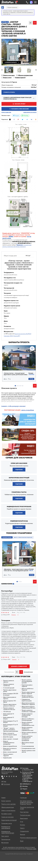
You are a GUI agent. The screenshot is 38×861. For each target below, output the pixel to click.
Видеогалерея (24, 818)
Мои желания (4, 842)
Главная (3, 797)
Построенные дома (25, 815)
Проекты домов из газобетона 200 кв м (9, 708)
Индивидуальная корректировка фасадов (7, 832)
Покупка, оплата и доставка (8, 804)
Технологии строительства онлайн (27, 808)
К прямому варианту (11, 62)
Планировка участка (6, 823)
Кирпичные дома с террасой (27, 685)
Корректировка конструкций (9, 820)
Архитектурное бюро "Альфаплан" (7, 772)
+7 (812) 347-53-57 (27, 778)
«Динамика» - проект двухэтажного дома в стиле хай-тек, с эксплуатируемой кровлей (16, 570)
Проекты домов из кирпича (8, 681)
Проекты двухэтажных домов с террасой (28, 693)
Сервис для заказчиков (19, 457)
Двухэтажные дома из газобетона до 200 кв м (28, 707)
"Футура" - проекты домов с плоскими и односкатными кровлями (10, 729)
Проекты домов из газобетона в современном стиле (27, 729)
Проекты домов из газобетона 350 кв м (27, 696)
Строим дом (23, 797)
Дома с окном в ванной (10, 752)
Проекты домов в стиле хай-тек (28, 751)
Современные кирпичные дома (27, 700)
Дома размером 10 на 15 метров (10, 721)
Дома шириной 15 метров (8, 718)
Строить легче (6, 233)
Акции (21, 841)
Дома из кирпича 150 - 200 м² (9, 701)
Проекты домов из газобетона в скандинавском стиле (28, 724)
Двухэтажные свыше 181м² (28, 743)
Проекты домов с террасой (8, 754)
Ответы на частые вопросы (8, 810)
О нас (21, 821)
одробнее (30, 410)
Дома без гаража (8, 737)
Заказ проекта (5, 836)
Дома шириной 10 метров (8, 714)
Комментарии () (20, 77)
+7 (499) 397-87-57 (27, 781)
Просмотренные (5, 839)
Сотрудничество (24, 831)
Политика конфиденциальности (28, 837)
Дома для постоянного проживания (10, 749)
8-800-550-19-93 (26, 773)
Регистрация (6, 784)
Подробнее (10, 366)
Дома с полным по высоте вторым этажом (10, 734)
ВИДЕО (11, 236)
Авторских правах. (31, 848)
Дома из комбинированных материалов (8, 743)
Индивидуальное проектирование (5, 827)
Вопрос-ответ (7, 77)
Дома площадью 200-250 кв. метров (10, 694)
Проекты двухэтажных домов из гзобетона (9, 705)
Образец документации (25, 75)
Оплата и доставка (9, 75)
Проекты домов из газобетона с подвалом (28, 711)
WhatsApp (25, 115)
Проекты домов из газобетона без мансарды (27, 715)
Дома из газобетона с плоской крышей (28, 719)
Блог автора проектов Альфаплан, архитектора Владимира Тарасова (26, 802)
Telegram (16, 115)
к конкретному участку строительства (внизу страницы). (16, 245)
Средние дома (7, 757)
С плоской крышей (8, 688)
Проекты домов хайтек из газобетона (29, 733)
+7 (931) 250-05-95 (27, 775)
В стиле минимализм (28, 746)
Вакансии (22, 834)
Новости (22, 828)
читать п (24, 410)
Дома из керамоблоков (10, 746)
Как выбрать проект (6, 813)
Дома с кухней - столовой (10, 739)
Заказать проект (20, 104)
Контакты (22, 825)
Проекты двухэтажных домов (9, 690)
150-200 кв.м (7, 711)
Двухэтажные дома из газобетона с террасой (28, 703)
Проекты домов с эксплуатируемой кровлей (27, 681)
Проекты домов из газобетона (8, 685)
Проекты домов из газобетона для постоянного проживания (27, 738)
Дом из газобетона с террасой (27, 689)
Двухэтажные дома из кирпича (9, 697)
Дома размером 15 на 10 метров (10, 725)
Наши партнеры (24, 812)
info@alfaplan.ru (26, 784)
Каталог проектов (6, 801)
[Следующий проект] (21, 672)
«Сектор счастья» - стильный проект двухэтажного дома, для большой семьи (15, 373)
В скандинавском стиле (28, 748)
